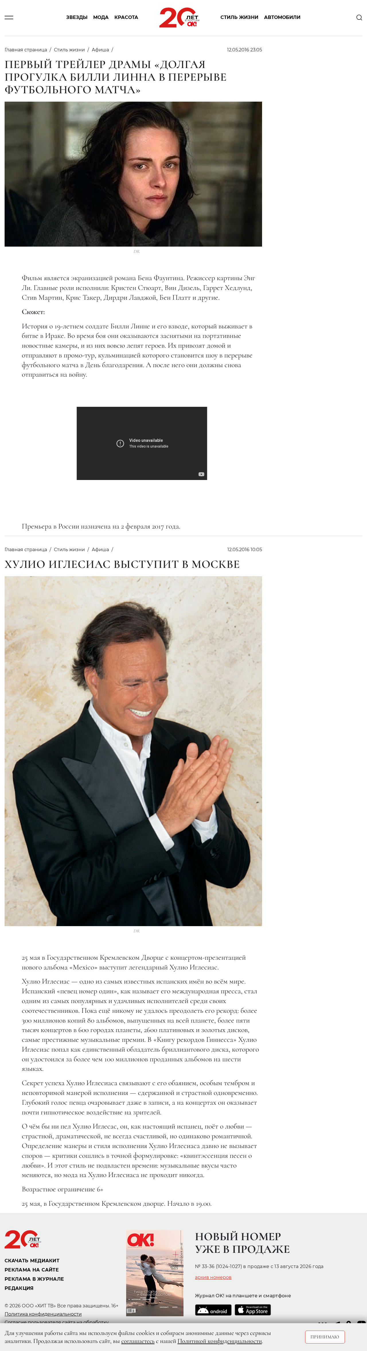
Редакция (19, 1288)
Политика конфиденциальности (43, 1314)
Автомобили (282, 17)
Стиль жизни (239, 17)
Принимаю (325, 1337)
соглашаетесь (138, 1341)
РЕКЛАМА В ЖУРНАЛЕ (34, 1279)
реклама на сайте (32, 1270)
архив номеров (213, 1277)
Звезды (76, 17)
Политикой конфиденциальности (219, 1341)
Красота (126, 17)
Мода (101, 17)
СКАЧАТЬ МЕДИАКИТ (32, 1260)
